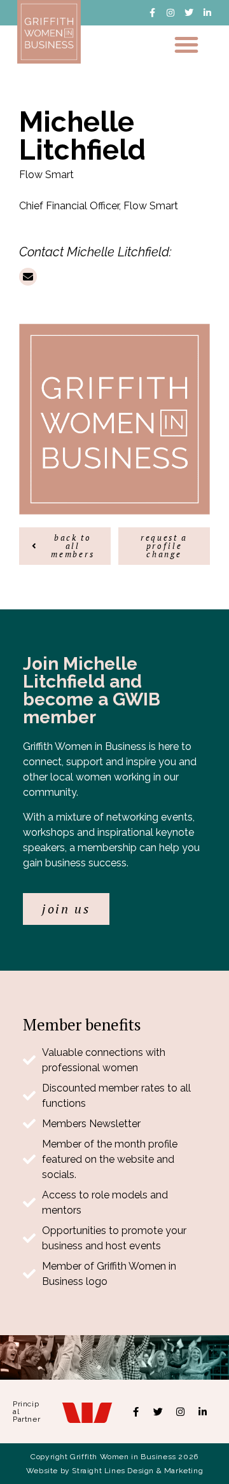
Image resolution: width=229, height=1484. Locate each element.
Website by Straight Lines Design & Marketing (114, 1470)
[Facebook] (136, 1411)
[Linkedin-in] (207, 12)
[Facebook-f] (152, 12)
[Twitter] (188, 12)
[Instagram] (170, 12)
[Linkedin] (202, 1411)
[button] (186, 44)
